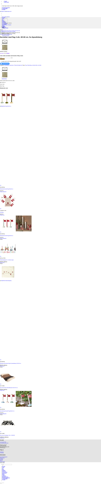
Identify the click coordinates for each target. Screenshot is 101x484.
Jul (2, 19)
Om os (1, 460)
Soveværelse (4, 23)
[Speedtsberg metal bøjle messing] (4, 49)
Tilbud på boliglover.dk (7, 34)
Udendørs (4, 27)
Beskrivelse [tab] (4, 78)
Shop (3, 18)
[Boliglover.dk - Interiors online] (5, 11)
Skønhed (4, 22)
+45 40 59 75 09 (3, 442)
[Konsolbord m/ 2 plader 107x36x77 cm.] (4, 44)
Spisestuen (4, 24)
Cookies (1, 458)
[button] (6, 16)
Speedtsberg (6, 65)
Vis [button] (0, 185)
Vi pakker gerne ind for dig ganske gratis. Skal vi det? (11, 61)
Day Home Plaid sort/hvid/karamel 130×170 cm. (9, 387)
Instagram (2, 451)
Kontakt (3, 9)
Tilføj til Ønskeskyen (6, 63)
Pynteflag (2, 212)
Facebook (2, 452)
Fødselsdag (29, 65)
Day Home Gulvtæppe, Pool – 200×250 (7, 435)
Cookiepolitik (4, 8)
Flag (26, 65)
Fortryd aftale (2, 461)
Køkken (3, 21)
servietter (39, 65)
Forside (3, 17)
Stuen (3, 25)
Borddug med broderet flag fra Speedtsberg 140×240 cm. (10, 363)
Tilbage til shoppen (7, 24)
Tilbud (3, 26)
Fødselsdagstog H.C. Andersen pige (7, 259)
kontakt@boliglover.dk (4, 443)
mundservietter (34, 65)
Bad (3, 20)
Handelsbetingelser (6, 7)
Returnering (2, 457)
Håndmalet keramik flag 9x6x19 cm (6, 235)
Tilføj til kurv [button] (2, 262)
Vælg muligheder (3, 191)
